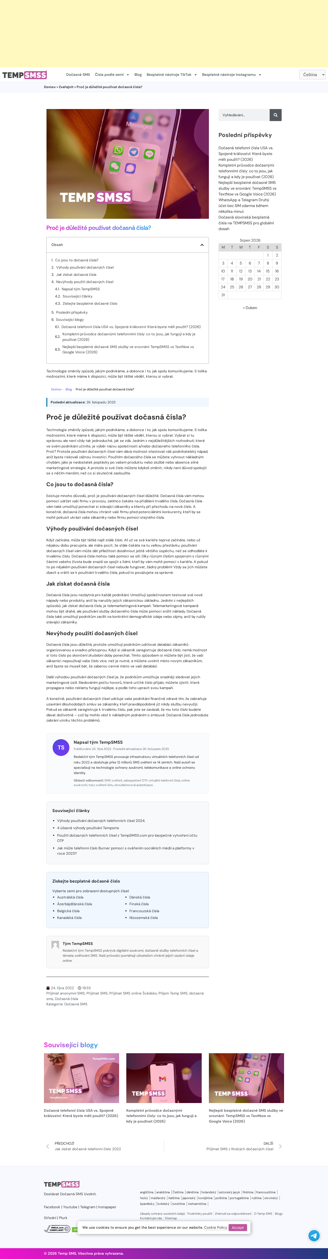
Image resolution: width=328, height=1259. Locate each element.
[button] (202, 245)
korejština (205, 1198)
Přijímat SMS (97, 993)
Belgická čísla (68, 911)
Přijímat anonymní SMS (65, 993)
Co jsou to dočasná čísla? (76, 260)
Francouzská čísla (144, 911)
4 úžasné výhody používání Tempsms (88, 828)
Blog (138, 74)
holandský (208, 1192)
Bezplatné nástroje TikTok (169, 74)
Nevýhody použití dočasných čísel (84, 281)
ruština (256, 1198)
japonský (188, 1198)
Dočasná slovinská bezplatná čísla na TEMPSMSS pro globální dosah (246, 223)
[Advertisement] (144, 33)
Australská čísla (70, 897)
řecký (144, 1198)
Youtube (70, 1207)
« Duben (250, 307)
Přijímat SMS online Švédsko (133, 993)
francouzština (265, 1192)
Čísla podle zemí (109, 74)
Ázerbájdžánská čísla (74, 904)
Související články (77, 296)
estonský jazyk (229, 1192)
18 (232, 279)
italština (174, 1198)
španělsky (147, 1204)
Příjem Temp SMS (173, 993)
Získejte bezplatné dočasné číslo (90, 303)
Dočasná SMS (78, 74)
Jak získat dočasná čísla (76, 274)
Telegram (87, 1207)
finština (248, 1192)
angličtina (146, 1192)
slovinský (271, 1198)
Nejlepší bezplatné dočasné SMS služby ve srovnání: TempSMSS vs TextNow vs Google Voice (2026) (128, 349)
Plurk (63, 1217)
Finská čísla (139, 904)
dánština (192, 1192)
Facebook (52, 1207)
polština (221, 1198)
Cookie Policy (215, 1227)
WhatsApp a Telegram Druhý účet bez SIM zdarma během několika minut (244, 205)
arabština (163, 1192)
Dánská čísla (139, 897)
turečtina (178, 1204)
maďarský (158, 1198)
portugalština (239, 1198)
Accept (238, 1227)
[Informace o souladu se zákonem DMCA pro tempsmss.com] (57, 1231)
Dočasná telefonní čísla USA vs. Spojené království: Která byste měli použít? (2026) (131, 326)
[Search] (276, 115)
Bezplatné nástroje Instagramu (229, 74)
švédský (163, 1204)
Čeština (178, 1192)
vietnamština (197, 1204)
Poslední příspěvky (72, 312)
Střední (50, 1217)
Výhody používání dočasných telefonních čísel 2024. (101, 820)
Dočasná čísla (66, 998)
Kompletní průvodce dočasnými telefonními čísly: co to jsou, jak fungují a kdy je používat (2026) (128, 337)
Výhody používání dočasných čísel (85, 267)
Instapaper (107, 1207)
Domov (50, 87)
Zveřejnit (66, 87)
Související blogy (70, 319)
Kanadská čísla (69, 917)
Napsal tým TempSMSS (81, 289)
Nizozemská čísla (143, 917)
